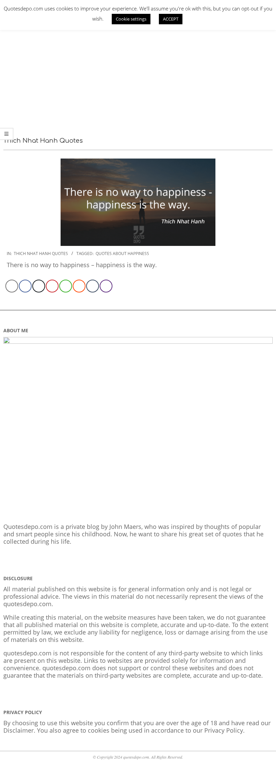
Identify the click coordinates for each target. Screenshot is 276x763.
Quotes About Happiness (122, 253)
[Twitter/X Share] (38, 286)
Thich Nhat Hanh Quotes (41, 253)
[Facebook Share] (25, 286)
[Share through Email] (11, 286)
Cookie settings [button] (131, 19)
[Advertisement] (138, 76)
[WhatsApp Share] (65, 286)
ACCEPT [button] (170, 19)
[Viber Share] (106, 286)
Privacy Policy (223, 730)
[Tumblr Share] (92, 286)
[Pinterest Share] (52, 286)
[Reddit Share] (79, 286)
